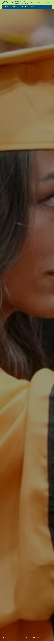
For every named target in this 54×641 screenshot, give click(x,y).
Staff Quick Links (34, 2)
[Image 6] (39, 637)
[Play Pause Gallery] (3, 637)
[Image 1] (30, 637)
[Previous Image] (27, 637)
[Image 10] (47, 637)
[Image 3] (34, 637)
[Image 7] (41, 637)
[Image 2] (32, 637)
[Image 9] (45, 637)
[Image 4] (36, 637)
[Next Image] (50, 637)
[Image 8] (43, 637)
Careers (40, 2)
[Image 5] (37, 637)
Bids (44, 2)
